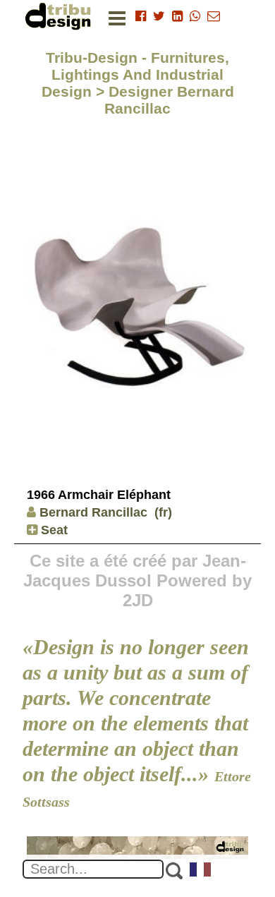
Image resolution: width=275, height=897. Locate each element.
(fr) (163, 512)
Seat (52, 530)
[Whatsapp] (195, 16)
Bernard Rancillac (93, 512)
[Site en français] (201, 871)
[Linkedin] (177, 16)
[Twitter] (159, 16)
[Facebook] (140, 16)
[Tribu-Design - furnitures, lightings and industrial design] (61, 16)
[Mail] (213, 16)
